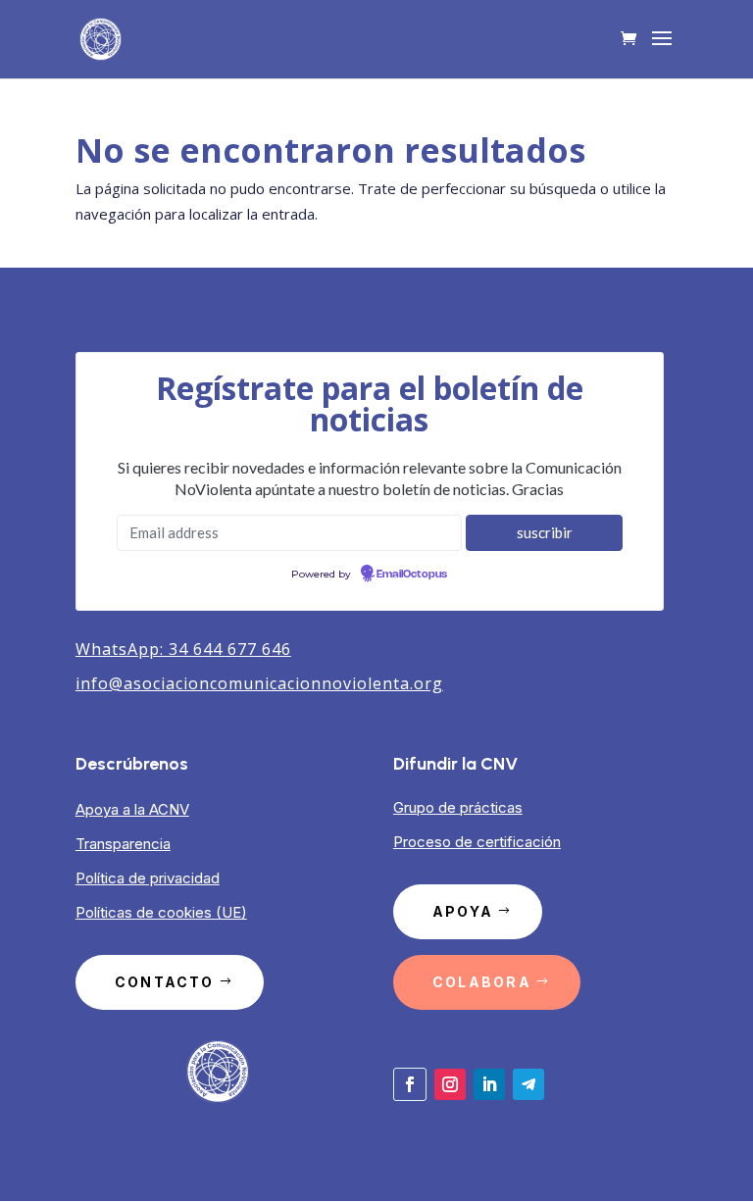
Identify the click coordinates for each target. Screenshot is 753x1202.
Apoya (462, 911)
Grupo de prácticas (458, 807)
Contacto (165, 982)
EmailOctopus (411, 574)
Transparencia (123, 843)
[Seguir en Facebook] (410, 1084)
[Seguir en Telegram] (528, 1084)
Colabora (481, 982)
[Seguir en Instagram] (450, 1084)
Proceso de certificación (477, 841)
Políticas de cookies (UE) (161, 912)
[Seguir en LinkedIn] (489, 1084)
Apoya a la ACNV (132, 809)
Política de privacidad (147, 878)
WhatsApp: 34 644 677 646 (183, 649)
